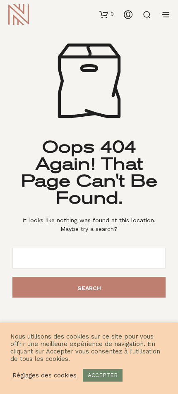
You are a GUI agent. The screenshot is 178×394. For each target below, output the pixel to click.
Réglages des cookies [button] (44, 375)
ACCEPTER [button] (103, 375)
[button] (106, 14)
